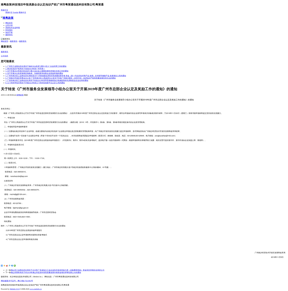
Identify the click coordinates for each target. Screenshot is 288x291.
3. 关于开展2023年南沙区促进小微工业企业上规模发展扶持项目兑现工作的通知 (36, 71)
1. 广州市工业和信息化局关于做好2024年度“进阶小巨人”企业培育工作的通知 (35, 66)
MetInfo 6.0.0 (15, 289)
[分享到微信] (15, 266)
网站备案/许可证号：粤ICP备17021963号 (17, 281)
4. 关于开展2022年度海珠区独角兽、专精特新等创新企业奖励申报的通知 (34, 73)
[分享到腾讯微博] (10, 266)
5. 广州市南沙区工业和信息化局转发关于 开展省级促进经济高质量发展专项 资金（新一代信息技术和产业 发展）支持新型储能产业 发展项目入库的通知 (65, 76)
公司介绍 (9, 25)
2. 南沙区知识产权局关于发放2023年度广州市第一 (25, 69)
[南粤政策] (7, 17)
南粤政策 (20, 95)
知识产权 (9, 32)
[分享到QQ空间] (4, 266)
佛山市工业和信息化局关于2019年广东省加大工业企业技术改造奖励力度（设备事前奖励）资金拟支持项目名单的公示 (57, 270)
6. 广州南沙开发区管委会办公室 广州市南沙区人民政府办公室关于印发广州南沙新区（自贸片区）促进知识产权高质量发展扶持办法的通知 (60, 78)
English (15, 12)
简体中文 (4, 10)
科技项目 (9, 30)
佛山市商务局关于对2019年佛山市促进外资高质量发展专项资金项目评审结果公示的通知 (46, 272)
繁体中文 (22, 12)
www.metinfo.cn (36, 289)
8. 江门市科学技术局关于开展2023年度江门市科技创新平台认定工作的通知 (35, 83)
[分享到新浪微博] (7, 266)
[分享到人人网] (12, 266)
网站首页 (9, 23)
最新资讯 (9, 35)
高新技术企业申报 (12, 28)
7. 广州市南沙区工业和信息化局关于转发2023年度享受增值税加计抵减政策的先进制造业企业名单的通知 (46, 80)
